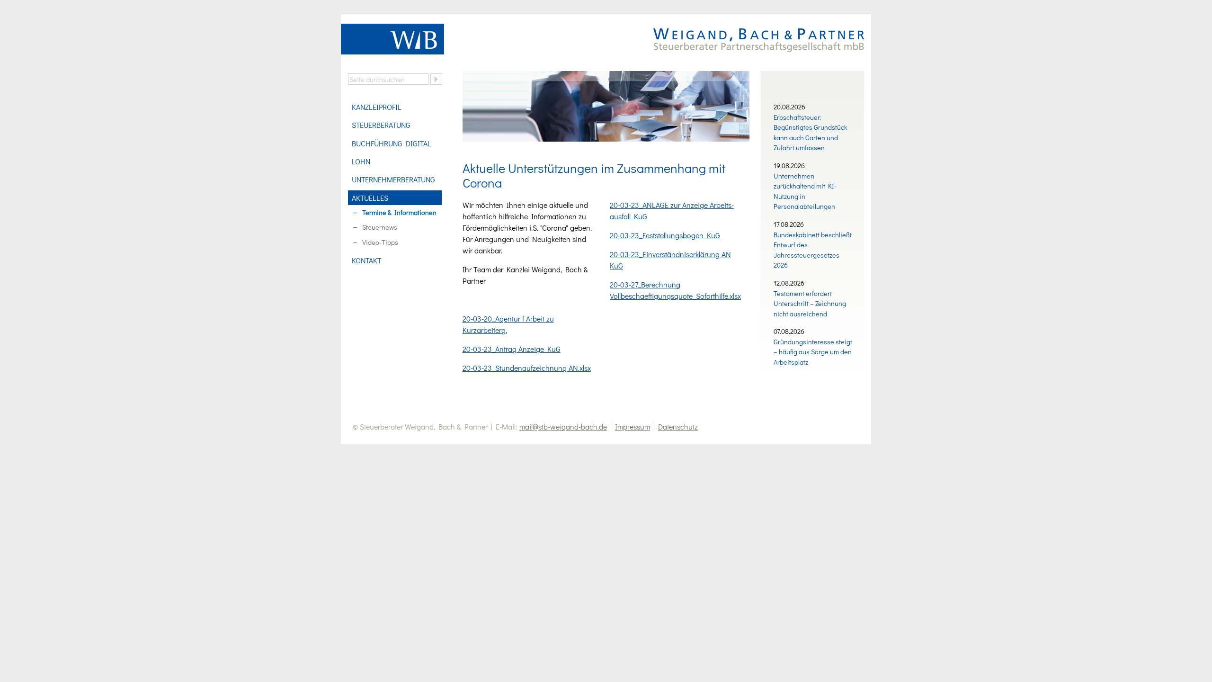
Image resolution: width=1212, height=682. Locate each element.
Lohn (361, 161)
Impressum (632, 426)
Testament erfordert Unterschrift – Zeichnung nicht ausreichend (810, 303)
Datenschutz (678, 426)
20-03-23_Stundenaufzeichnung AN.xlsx (527, 368)
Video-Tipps (380, 242)
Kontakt (366, 260)
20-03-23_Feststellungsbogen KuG (665, 235)
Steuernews (379, 227)
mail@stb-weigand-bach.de (563, 426)
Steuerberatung (381, 125)
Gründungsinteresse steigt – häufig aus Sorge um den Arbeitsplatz (813, 352)
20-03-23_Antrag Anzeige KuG (512, 349)
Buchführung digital (391, 143)
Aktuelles (370, 198)
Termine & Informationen (399, 212)
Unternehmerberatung (393, 179)
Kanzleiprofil (376, 107)
